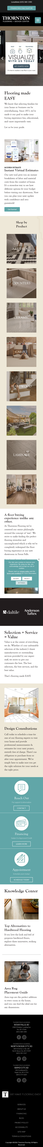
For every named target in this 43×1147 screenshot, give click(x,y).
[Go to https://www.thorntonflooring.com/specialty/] (21, 421)
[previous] (2, 58)
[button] (12, 209)
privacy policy (24, 571)
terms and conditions (14, 573)
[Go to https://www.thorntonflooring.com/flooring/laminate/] (21, 455)
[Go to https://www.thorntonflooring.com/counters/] (21, 283)
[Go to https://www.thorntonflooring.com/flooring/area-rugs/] (21, 249)
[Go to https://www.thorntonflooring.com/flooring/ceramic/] (21, 318)
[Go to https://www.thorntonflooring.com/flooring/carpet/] (21, 352)
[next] (40, 58)
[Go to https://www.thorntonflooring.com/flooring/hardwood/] (21, 386)
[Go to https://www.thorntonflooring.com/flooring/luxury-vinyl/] (21, 489)
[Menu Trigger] (38, 20)
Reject (27, 578)
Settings (21, 583)
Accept (16, 578)
